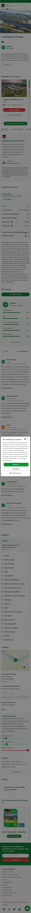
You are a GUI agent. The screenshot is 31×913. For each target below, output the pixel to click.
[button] (15, 473)
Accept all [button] (16, 464)
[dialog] (15, 456)
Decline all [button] (16, 469)
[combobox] (25, 439)
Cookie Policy (24, 456)
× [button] (27, 439)
